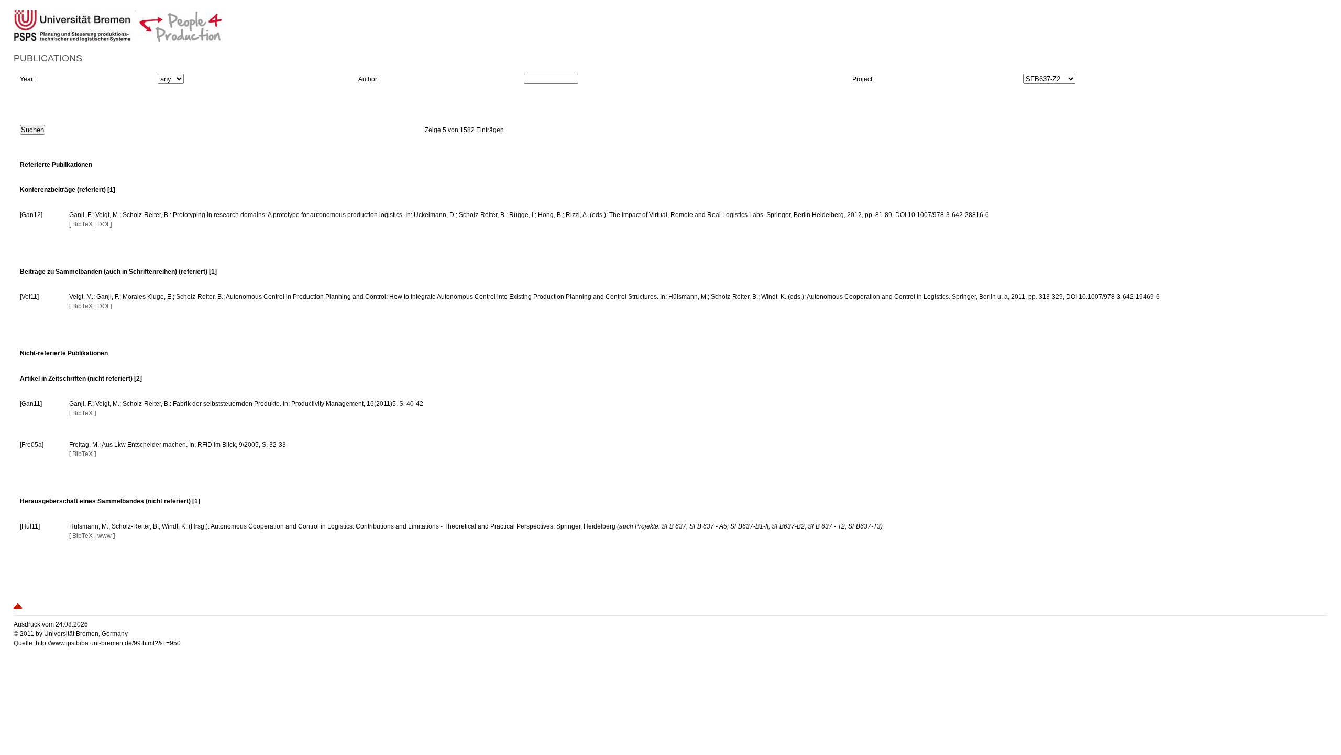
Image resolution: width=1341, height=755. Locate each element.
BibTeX (82, 224)
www (104, 536)
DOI (102, 224)
